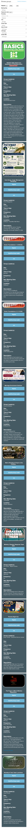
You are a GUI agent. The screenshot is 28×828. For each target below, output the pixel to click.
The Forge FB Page (8, 750)
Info (14, 74)
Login (17, 5)
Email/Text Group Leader (14, 68)
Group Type (4, 23)
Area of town (4, 27)
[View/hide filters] (7, 6)
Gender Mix (4, 34)
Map (11, 5)
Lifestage (3, 30)
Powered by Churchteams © (21, 1)
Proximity (3, 14)
